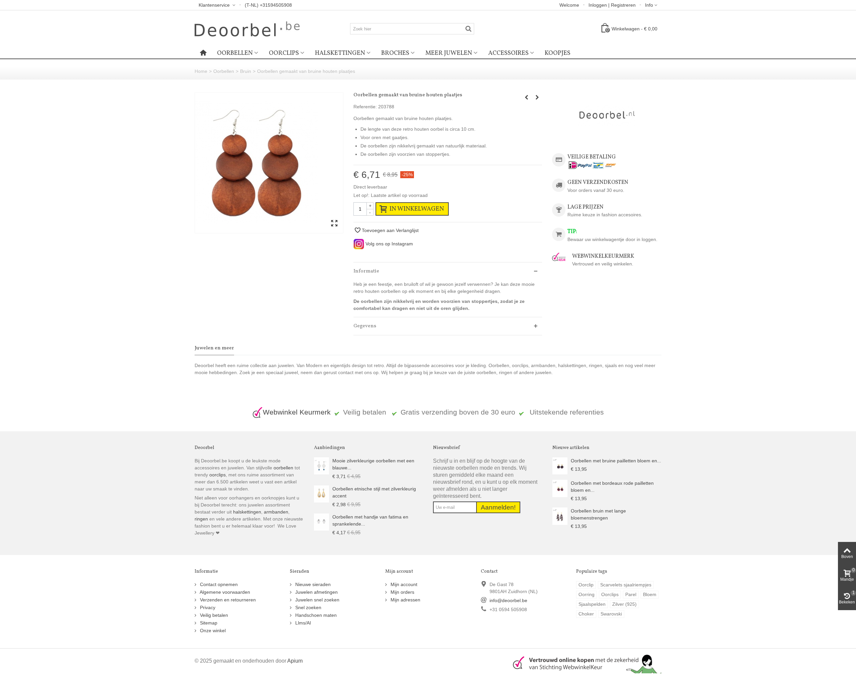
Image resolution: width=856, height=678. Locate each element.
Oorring (586, 594)
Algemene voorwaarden (224, 592)
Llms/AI (302, 623)
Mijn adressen (404, 599)
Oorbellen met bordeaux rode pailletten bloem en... (612, 486)
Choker (586, 613)
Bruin (245, 71)
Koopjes (557, 53)
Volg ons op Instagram (388, 243)
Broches (395, 53)
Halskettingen (340, 53)
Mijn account (403, 584)
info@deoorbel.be (508, 600)
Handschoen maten (315, 615)
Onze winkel (212, 630)
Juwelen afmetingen (316, 592)
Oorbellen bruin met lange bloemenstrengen (598, 514)
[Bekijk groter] (334, 224)
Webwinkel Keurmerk (297, 412)
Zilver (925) (624, 604)
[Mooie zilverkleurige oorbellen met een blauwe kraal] (321, 465)
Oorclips (284, 53)
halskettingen (247, 512)
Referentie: (365, 106)
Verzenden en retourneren (227, 599)
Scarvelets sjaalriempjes (625, 584)
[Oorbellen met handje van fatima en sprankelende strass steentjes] (321, 521)
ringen (201, 519)
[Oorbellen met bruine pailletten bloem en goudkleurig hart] (559, 465)
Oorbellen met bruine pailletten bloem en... (616, 460)
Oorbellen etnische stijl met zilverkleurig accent (374, 492)
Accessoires (508, 53)
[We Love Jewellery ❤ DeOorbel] (247, 28)
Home (201, 71)
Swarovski (611, 613)
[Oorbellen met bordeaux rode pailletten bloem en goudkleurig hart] (559, 488)
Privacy (207, 607)
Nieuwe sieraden (312, 584)
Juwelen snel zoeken (316, 599)
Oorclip (586, 584)
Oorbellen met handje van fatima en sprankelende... (370, 520)
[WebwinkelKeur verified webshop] (583, 663)
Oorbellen (235, 53)
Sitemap (208, 623)
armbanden (276, 512)
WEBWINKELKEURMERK (603, 256)
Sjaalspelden (592, 604)
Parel (630, 594)
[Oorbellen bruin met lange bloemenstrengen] (559, 516)
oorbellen (282, 467)
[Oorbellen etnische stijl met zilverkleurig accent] (321, 493)
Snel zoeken (307, 607)
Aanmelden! (498, 507)
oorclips (217, 474)
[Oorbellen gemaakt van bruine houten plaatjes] (269, 163)
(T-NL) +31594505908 (268, 5)
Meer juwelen (448, 53)
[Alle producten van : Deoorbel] (606, 115)
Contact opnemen (218, 584)
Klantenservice (215, 5)
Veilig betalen (213, 615)
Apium (295, 661)
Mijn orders (401, 592)
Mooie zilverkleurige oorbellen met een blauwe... (373, 464)
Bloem (649, 594)
